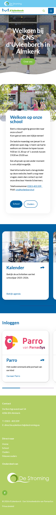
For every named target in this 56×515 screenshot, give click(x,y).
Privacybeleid (8, 506)
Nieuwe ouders (9, 456)
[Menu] (51, 11)
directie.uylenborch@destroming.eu (22, 425)
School (16, 203)
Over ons (28, 61)
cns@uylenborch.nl (25, 189)
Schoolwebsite (33, 501)
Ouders (30, 204)
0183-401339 (35, 186)
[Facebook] (4, 492)
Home (5, 444)
